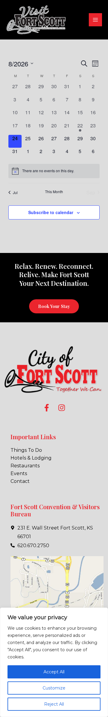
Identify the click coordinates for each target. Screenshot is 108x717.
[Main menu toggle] (95, 19)
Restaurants (25, 466)
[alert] (54, 171)
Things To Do (26, 450)
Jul (15, 192)
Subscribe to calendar (50, 212)
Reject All (54, 704)
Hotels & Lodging (31, 458)
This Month (54, 191)
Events (18, 473)
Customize (54, 688)
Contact (20, 481)
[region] (54, 662)
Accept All (54, 672)
